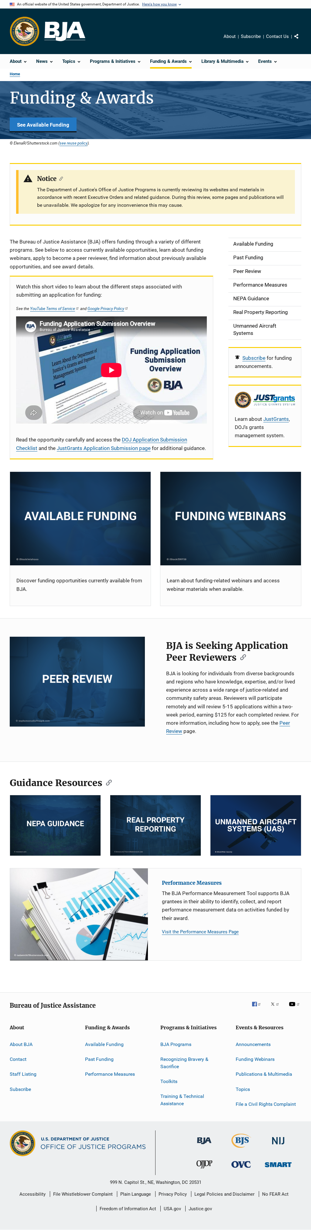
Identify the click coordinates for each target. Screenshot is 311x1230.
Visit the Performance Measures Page (200, 932)
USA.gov (172, 1208)
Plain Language (135, 1194)
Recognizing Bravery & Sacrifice (184, 1062)
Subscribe (251, 36)
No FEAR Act (275, 1194)
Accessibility (32, 1194)
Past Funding (99, 1059)
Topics (243, 1089)
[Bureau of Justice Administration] (204, 1145)
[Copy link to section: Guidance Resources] (106, 782)
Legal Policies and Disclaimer (224, 1194)
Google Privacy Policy (105, 308)
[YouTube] (295, 1008)
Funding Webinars (255, 1059)
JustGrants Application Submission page (104, 448)
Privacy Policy (173, 1194)
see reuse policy (73, 143)
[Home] (64, 31)
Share (301, 40)
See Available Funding (43, 125)
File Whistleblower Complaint (83, 1194)
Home (15, 74)
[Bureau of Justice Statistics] (241, 1149)
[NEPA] (55, 825)
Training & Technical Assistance (182, 1099)
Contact (18, 1059)
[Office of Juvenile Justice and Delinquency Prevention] (204, 1169)
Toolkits (168, 1081)
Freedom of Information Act (128, 1208)
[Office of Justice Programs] (24, 31)
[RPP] (155, 825)
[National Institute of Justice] (278, 1145)
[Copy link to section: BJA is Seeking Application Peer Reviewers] (241, 656)
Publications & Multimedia (264, 1074)
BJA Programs (175, 1044)
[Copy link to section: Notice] (59, 178)
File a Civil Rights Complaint (266, 1104)
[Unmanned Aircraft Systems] (255, 825)
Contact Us (277, 36)
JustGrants (276, 419)
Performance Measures (192, 883)
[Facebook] (258, 1008)
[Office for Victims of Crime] (241, 1168)
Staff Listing (23, 1074)
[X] (277, 1008)
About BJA (21, 1044)
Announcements (253, 1044)
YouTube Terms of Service (52, 308)
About (230, 36)
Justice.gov (200, 1208)
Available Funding (104, 1044)
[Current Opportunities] (80, 519)
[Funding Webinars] (230, 519)
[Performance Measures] (79, 914)
